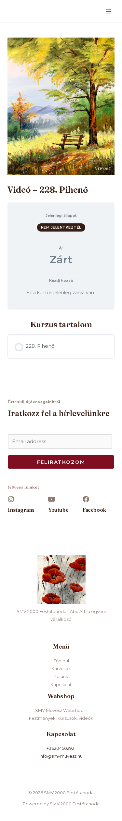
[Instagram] (11, 499)
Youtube (58, 510)
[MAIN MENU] (109, 11)
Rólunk (61, 676)
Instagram (21, 510)
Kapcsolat (61, 684)
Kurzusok (61, 668)
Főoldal (61, 660)
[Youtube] (51, 499)
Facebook (94, 510)
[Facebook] (86, 499)
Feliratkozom (61, 462)
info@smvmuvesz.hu (61, 756)
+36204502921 (61, 748)
